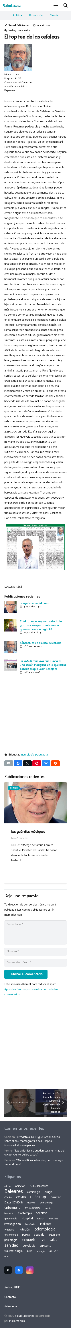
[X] (8, 1270)
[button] (56, 5)
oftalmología (11, 1235)
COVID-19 (38, 1197)
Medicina (9, 1230)
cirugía (48, 1192)
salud (54, 1240)
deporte (31, 1203)
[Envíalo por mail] (8, 763)
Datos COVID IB (13, 1203)
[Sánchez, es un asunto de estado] (10, 647)
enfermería (12, 1208)
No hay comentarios (19, 30)
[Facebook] (19, 1270)
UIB (29, 1251)
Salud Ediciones (18, 25)
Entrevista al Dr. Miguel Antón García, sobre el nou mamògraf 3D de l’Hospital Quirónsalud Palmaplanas (32, 1141)
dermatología (47, 1203)
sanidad (11, 1245)
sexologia (29, 1245)
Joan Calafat (30, 1224)
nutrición (24, 1229)
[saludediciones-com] (12, 5)
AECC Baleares (39, 1186)
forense (42, 1213)
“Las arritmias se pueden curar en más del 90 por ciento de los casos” (34, 1152)
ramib (42, 1240)
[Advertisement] (35, 712)
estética (48, 1208)
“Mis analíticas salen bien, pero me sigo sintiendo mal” (33, 1162)
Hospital (27, 1218)
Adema (7, 1186)
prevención (54, 1235)
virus (6, 1256)
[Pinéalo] (36, 763)
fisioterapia (25, 1213)
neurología (27, 754)
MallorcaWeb (17, 1321)
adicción (20, 1186)
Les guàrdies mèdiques (34, 603)
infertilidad (53, 1219)
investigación (12, 1224)
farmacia (8, 1213)
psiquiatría (41, 754)
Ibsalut (40, 1219)
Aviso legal (10, 1306)
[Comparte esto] (18, 763)
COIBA (8, 1197)
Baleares (13, 1191)
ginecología (10, 1219)
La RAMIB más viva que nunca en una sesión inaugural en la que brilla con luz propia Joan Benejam (43, 665)
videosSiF (53, 1251)
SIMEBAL (45, 1246)
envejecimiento (32, 1208)
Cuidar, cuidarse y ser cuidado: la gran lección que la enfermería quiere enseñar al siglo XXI (41, 625)
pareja (26, 1234)
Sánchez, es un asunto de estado (40, 643)
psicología (10, 1240)
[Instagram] (29, 1270)
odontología (44, 1229)
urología (41, 1251)
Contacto (10, 1297)
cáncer (55, 1197)
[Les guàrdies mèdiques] (10, 607)
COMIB (21, 1197)
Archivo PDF (11, 1287)
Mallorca (45, 1224)
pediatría (39, 1234)
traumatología (13, 1251)
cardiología (33, 1192)
